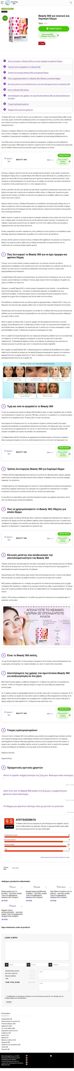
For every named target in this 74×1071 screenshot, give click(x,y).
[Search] (71, 2)
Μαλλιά (3, 1038)
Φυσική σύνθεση (10, 976)
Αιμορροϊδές (5, 1019)
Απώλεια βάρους (7, 1024)
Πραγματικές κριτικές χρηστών (20, 110)
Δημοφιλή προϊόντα (8, 1031)
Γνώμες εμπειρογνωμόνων (18, 104)
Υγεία (3, 1047)
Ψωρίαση (4, 1049)
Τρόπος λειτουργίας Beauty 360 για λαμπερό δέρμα (28, 73)
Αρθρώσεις (5, 1026)
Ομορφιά (4, 11)
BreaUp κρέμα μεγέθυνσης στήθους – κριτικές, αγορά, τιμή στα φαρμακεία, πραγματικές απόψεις (36, 894)
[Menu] (2, 2)
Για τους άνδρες (6, 1028)
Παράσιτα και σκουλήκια (9, 1045)
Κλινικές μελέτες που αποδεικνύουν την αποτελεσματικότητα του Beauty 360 (39, 84)
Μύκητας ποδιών (7, 1040)
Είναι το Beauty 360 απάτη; (18, 90)
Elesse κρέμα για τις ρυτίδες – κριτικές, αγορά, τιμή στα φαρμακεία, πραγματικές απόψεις (11, 894)
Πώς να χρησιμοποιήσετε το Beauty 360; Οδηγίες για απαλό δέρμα (34, 78)
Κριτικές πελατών (11, 973)
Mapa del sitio (5, 1065)
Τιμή (6, 978)
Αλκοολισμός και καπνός (9, 1021)
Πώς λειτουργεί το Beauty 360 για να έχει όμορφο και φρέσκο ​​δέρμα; (35, 61)
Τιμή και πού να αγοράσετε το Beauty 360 (24, 67)
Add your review (65, 857)
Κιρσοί (3, 1035)
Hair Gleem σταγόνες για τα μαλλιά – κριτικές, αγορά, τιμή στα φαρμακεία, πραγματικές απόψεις (61, 894)
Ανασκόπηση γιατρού (12, 971)
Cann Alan (15, 868)
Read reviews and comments (50, 857)
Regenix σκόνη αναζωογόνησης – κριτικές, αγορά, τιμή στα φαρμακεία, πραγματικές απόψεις (12, 913)
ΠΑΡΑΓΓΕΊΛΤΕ (55, 29)
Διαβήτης (4, 1033)
